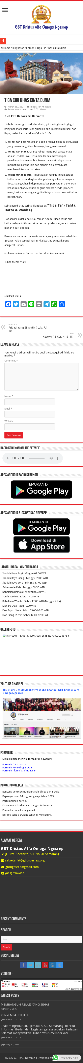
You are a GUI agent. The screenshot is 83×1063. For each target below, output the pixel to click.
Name (8, 396)
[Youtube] (45, 965)
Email (8, 408)
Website (9, 421)
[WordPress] (52, 965)
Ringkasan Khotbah (23, 47)
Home (6, 47)
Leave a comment (17, 109)
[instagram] (59, 965)
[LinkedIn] (38, 965)
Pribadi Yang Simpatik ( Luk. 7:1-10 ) (28, 327)
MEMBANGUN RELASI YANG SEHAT (25, 1004)
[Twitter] (30, 965)
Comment (11, 360)
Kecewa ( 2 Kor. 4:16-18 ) (59, 335)
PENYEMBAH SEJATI (14, 1015)
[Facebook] (23, 965)
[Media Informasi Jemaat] (41, 16)
